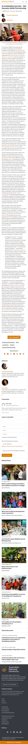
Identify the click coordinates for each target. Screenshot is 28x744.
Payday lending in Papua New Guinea (13, 649)
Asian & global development (8, 712)
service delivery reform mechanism (11, 310)
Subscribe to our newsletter (14, 742)
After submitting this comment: (10, 441)
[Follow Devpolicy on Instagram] (10, 732)
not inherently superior (18, 250)
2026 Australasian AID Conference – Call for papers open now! (13, 658)
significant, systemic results (16, 285)
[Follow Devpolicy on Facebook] (14, 732)
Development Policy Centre (8, 716)
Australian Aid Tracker (7, 718)
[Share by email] (20, 353)
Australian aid (5, 707)
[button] (22, 1)
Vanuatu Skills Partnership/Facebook (14, 44)
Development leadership (8, 342)
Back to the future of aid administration (10, 567)
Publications (4, 719)
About (3, 699)
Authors (3, 700)
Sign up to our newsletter (9, 684)
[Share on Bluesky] (14, 353)
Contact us (4, 702)
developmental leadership (8, 157)
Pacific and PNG (5, 708)
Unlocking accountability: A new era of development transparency (13, 595)
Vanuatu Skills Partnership (8, 347)
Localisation (5, 345)
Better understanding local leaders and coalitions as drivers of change (13, 484)
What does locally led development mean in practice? (13, 512)
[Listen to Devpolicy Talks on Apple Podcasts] (20, 732)
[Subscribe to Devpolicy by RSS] (17, 732)
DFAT (17, 342)
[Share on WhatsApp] (17, 353)
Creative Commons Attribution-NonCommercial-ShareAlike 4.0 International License (13, 693)
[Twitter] (2, 395)
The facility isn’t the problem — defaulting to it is (12, 623)
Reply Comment (5, 412)
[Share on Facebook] (7, 353)
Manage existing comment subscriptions (12, 446)
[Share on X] (10, 353)
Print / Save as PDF (14, 337)
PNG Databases (5, 723)
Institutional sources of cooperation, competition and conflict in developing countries (14, 639)
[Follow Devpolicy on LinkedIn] (7, 732)
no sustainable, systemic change (10, 146)
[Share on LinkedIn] (4, 353)
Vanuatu (12, 345)
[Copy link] (23, 353)
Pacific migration (5, 710)
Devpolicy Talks (5, 721)
